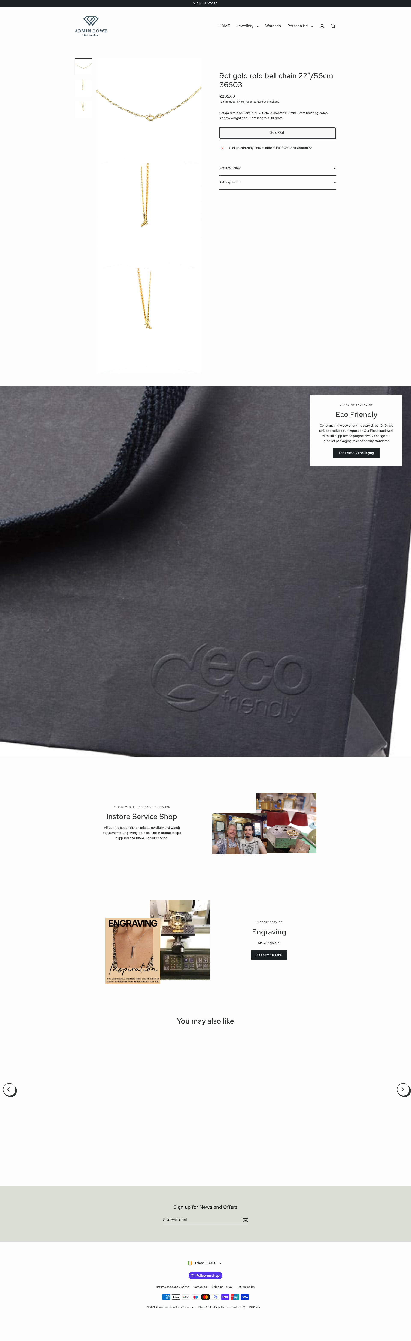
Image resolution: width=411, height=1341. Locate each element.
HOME (224, 26)
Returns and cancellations (172, 1287)
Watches (273, 26)
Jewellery (246, 26)
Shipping (243, 102)
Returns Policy (230, 168)
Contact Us (200, 1287)
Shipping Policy (222, 1287)
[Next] (403, 1089)
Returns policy (246, 1287)
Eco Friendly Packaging (356, 453)
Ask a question (230, 182)
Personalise (298, 26)
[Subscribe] (244, 1219)
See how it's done (269, 955)
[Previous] (9, 1089)
